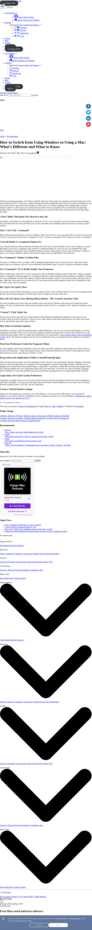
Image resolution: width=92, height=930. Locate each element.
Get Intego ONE (9, 3)
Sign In (10, 89)
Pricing (7, 78)
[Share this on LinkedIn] (88, 118)
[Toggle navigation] (2, 6)
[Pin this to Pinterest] (88, 124)
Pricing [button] (7, 38)
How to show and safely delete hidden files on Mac (24, 432)
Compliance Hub (36, 570)
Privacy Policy (6, 897)
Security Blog (44, 554)
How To (48, 406)
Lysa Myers (31, 153)
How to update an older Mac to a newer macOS (23, 525)
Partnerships (54, 554)
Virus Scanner (21, 562)
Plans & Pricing (14, 570)
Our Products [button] (10, 13)
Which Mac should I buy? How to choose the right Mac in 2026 (29, 437)
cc (19, 402)
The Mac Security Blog (9, 93)
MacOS (14, 546)
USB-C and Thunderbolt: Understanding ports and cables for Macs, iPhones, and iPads (38, 445)
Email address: (5, 461)
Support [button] (8, 43)
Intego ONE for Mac (26, 17)
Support (8, 82)
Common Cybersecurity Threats (26, 554)
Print (2, 130)
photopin (17, 402)
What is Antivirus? (7, 554)
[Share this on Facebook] (88, 106)
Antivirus (23, 28)
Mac (54, 406)
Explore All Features (31, 25)
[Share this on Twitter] (88, 112)
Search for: (4, 95)
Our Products (10, 53)
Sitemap (43, 897)
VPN (21, 36)
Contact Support (20, 578)
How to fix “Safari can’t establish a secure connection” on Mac (28, 529)
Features (8, 63)
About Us (3, 570)
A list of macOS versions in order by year (20, 527)
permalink (80, 406)
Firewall (22, 30)
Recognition (24, 570)
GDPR (37, 897)
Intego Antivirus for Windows (28, 20)
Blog (7, 80)
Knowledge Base (6, 578)
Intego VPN (47, 562)
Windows (60, 406)
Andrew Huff (9, 402)
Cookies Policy (28, 897)
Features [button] (8, 23)
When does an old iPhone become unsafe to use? (23, 441)
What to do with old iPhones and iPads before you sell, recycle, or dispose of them (36, 531)
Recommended (12, 136)
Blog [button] (7, 41)
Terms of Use (17, 897)
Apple (2, 136)
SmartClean (24, 33)
